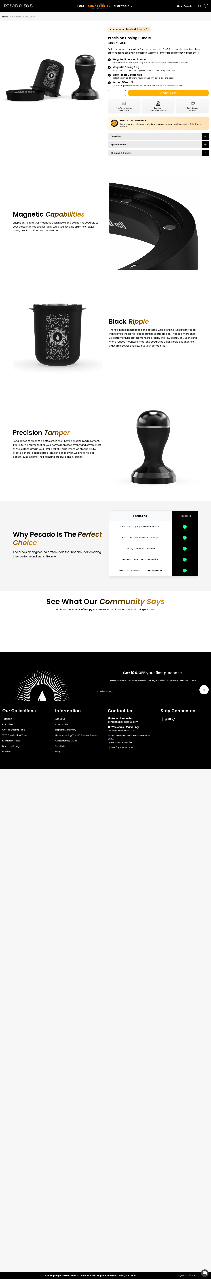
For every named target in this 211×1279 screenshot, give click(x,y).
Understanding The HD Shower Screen (76, 735)
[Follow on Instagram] (166, 719)
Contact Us (61, 724)
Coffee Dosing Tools (13, 729)
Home (80, 6)
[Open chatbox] (205, 1273)
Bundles (6, 751)
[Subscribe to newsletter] (204, 689)
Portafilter (8, 724)
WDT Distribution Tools (14, 735)
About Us (60, 718)
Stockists (60, 746)
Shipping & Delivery (65, 729)
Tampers (7, 718)
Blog (57, 751)
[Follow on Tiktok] (173, 719)
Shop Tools (121, 6)
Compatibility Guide (66, 740)
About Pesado (184, 6)
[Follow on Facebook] (162, 719)
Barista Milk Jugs (11, 746)
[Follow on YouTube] (169, 719)
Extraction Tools (11, 740)
